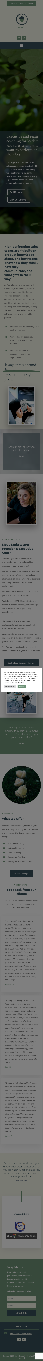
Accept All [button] (22, 686)
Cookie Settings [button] (10, 686)
